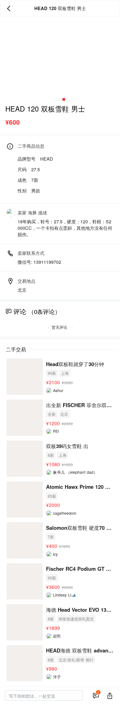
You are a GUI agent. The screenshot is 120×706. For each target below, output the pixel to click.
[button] (56, 99)
